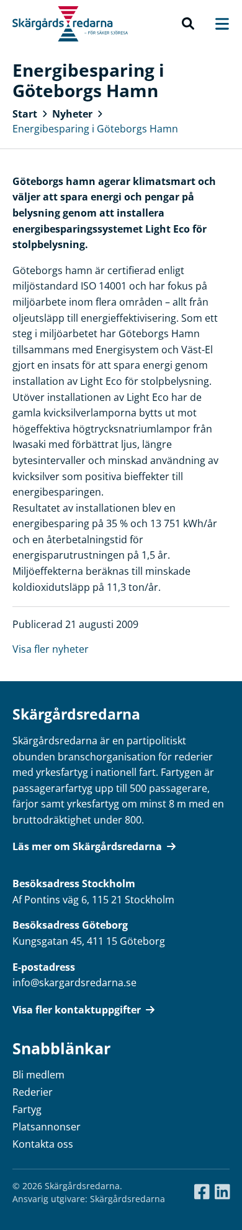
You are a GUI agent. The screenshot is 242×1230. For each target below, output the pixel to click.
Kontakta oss (42, 1144)
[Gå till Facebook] (202, 1192)
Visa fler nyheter (50, 649)
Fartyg (27, 1109)
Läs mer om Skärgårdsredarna (87, 846)
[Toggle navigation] (216, 23)
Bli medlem (38, 1075)
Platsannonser (46, 1126)
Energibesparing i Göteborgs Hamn (95, 128)
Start (24, 114)
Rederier (32, 1092)
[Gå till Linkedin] (222, 1192)
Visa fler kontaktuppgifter (76, 1010)
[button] (188, 24)
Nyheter (72, 114)
